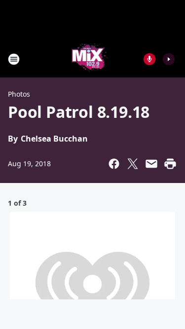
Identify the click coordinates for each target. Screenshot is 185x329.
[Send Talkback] (149, 59)
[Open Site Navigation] (14, 59)
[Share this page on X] (133, 164)
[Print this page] (170, 164)
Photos (19, 94)
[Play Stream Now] (169, 59)
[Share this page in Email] (151, 164)
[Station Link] (89, 59)
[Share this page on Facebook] (114, 164)
